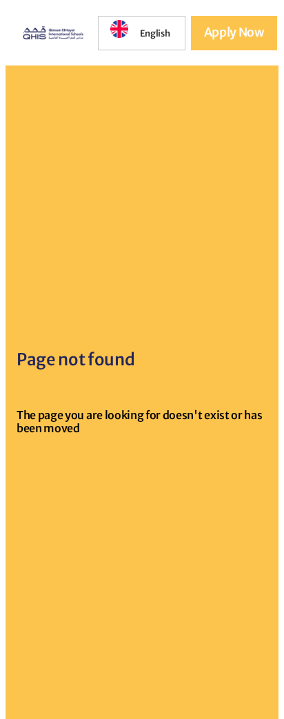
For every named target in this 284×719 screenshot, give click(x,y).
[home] (49, 33)
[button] (142, 34)
